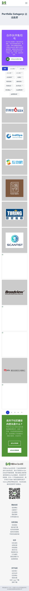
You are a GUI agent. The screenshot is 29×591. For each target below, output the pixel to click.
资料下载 (14, 582)
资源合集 (14, 578)
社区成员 (14, 543)
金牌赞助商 (14, 94)
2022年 (9, 73)
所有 (5, 68)
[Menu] (26, 3)
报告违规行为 (14, 556)
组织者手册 (14, 527)
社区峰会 (14, 575)
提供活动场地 (14, 532)
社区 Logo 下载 (14, 580)
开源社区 (9, 85)
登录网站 (14, 508)
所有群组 (14, 547)
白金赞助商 (20, 90)
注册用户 (14, 510)
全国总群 (14, 545)
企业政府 (10, 77)
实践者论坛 (14, 552)
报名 (16, 525)
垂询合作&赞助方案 (16, 59)
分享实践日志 (14, 517)
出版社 (19, 77)
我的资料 (14, 514)
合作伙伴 (14, 573)
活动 (13, 525)
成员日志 (14, 550)
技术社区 (19, 85)
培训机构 (9, 81)
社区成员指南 (14, 529)
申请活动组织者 (14, 534)
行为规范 (14, 554)
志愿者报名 (14, 559)
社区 (14, 540)
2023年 (19, 73)
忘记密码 (14, 512)
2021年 (22, 68)
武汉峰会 (8, 90)
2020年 (13, 68)
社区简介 (14, 571)
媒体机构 (20, 81)
